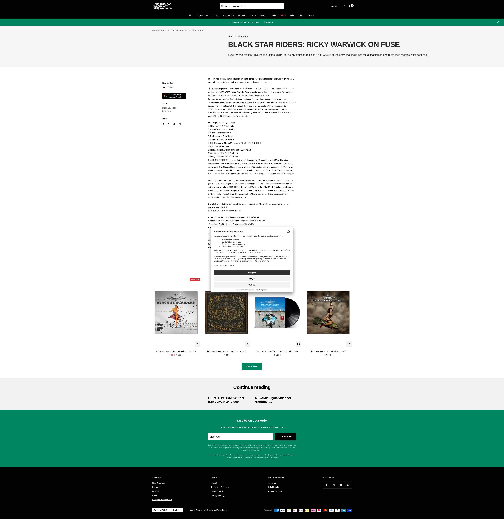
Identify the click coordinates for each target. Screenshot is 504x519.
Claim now (268, 22)
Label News (167, 111)
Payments (156, 487)
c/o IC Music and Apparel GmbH (216, 510)
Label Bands (273, 487)
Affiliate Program (275, 491)
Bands (262, 15)
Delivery (155, 491)
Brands (273, 15)
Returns (155, 495)
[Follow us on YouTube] (341, 484)
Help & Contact (158, 483)
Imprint (214, 483)
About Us (272, 483)
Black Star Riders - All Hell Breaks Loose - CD (176, 351)
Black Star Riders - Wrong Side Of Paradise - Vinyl (277, 351)
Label (292, 15)
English (334, 6)
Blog (301, 15)
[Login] (345, 6)
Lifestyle (241, 15)
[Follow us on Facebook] (326, 484)
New (191, 15)
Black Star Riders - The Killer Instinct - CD (328, 351)
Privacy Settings (218, 495)
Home (154, 30)
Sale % (283, 15)
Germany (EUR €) (160, 510)
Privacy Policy (217, 491)
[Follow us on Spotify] (348, 484)
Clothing (215, 15)
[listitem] (163, 124)
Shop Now (252, 366)
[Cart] (350, 6)
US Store (311, 15)
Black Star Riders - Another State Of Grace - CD (226, 351)
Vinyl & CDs (202, 15)
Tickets (253, 15)
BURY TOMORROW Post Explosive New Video (226, 399)
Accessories (228, 15)
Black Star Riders (238, 36)
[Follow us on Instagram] (333, 484)
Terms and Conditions (220, 487)
